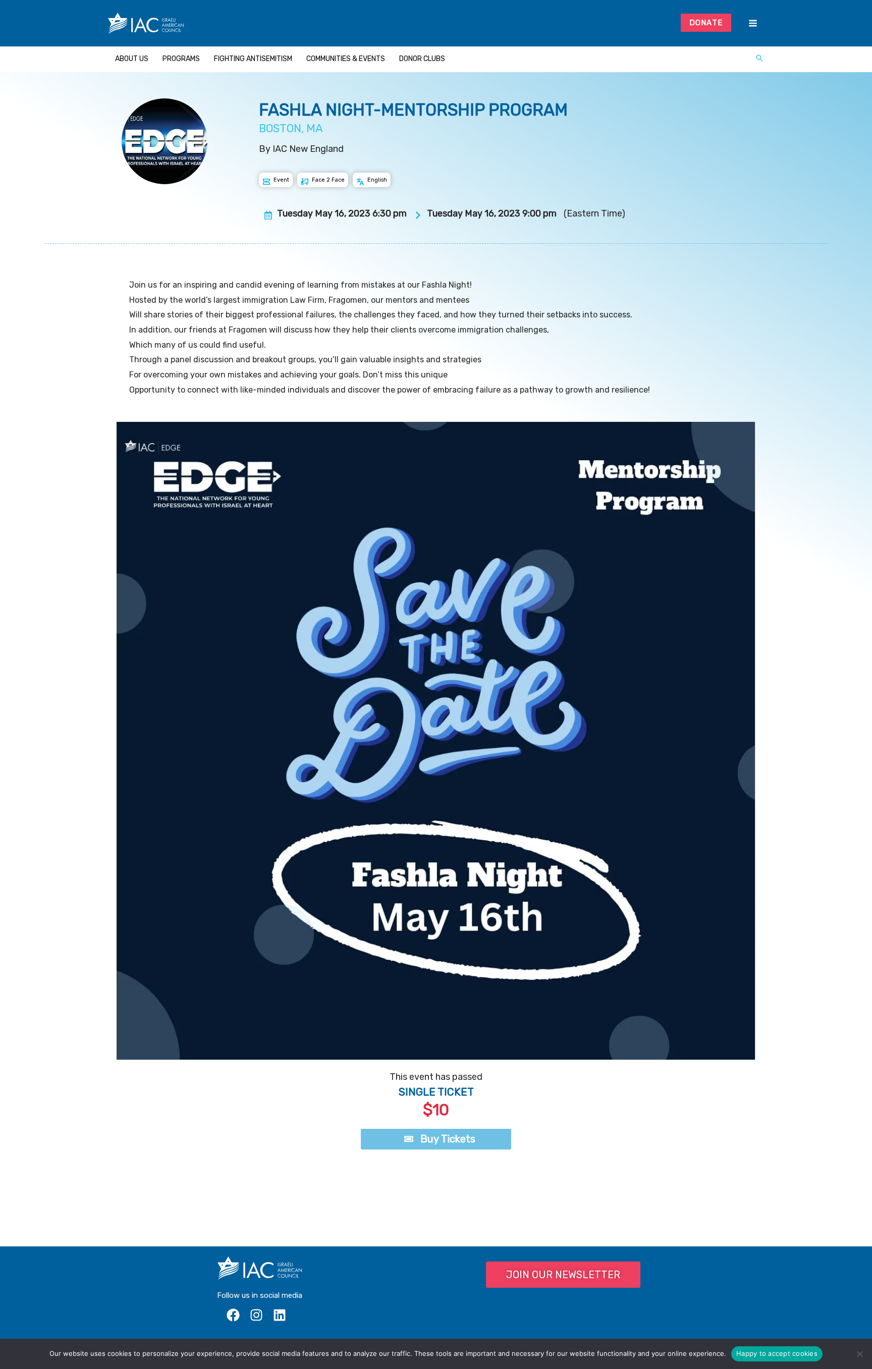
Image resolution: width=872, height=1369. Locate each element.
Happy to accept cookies (777, 1353)
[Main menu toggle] (752, 23)
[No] (859, 1354)
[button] (759, 59)
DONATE (706, 22)
